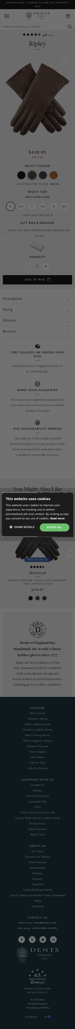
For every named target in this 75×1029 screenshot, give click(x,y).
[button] (22, 527)
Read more (57, 518)
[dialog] (37, 514)
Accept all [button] (54, 527)
